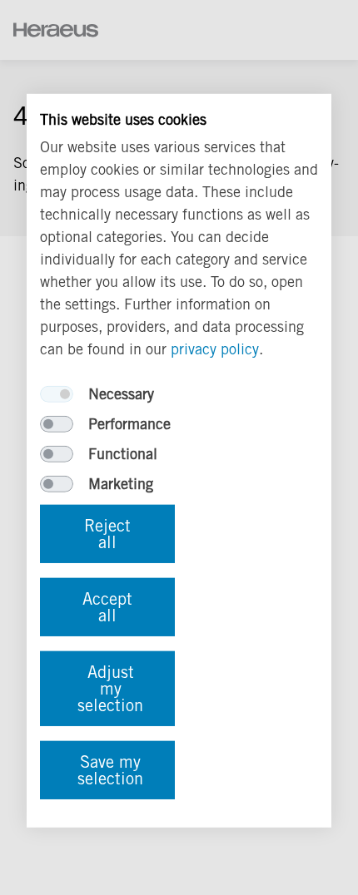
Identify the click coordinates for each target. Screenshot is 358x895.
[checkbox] (56, 394)
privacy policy (215, 349)
